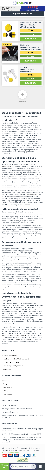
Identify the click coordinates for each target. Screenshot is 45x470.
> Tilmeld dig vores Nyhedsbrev (13, 366)
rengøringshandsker (23, 335)
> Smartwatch (7, 387)
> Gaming (5, 391)
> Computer (6, 384)
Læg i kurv (30, 39)
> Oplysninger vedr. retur (10, 362)
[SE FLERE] (22, 94)
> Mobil (4, 380)
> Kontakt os (6, 369)
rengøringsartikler (8, 166)
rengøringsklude (8, 335)
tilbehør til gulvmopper (23, 339)
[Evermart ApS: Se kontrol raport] (22, 459)
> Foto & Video (7, 394)
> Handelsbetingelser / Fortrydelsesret (15, 359)
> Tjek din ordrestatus (9, 355)
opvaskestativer (32, 194)
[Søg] (33, 466)
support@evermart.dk (10, 453)
